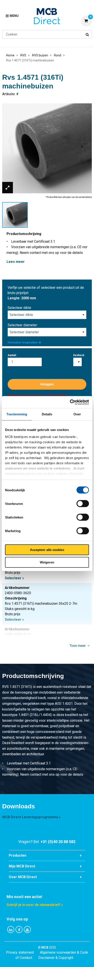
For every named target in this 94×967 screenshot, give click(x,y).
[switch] (83, 503)
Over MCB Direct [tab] (23, 877)
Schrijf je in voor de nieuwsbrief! (33, 905)
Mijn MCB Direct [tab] (22, 866)
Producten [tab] (17, 855)
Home (10, 55)
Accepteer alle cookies (47, 550)
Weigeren (47, 562)
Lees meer (16, 262)
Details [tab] (47, 414)
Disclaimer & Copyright (55, 958)
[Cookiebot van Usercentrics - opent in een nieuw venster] (70, 402)
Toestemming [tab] (16, 414)
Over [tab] (77, 414)
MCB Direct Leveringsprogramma (30, 817)
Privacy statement (20, 952)
